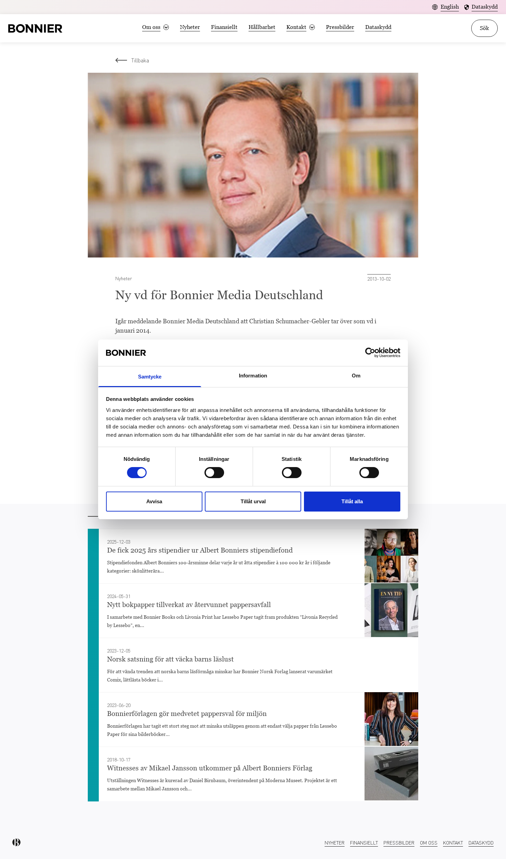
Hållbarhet (262, 27)
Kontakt (453, 842)
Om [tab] (356, 375)
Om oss (429, 842)
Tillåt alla (352, 501)
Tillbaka (140, 60)
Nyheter (190, 27)
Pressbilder (340, 27)
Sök (484, 28)
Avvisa (154, 501)
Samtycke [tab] (150, 377)
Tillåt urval (253, 501)
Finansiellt (224, 27)
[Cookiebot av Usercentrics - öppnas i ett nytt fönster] (370, 352)
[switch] (214, 472)
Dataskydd (378, 27)
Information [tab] (253, 375)
